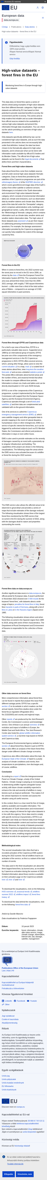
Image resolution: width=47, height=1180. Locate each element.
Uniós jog (6, 1076)
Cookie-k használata (10, 1019)
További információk (15, 1164)
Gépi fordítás (15, 59)
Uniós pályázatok (9, 1079)
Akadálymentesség (9, 1023)
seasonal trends (23, 892)
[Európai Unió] (18, 7)
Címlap (5, 27)
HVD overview (8, 892)
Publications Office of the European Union (20, 968)
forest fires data (22, 905)
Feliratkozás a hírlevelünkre (13, 988)
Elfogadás (8, 1174)
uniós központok (29, 1132)
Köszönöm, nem (25, 1174)
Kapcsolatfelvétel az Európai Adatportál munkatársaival (18, 984)
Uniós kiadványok (9, 1090)
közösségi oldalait (22, 1146)
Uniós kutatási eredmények (13, 1083)
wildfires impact (22, 894)
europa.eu (21, 1107)
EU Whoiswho (7, 1086)
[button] (42, 7)
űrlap (30, 1129)
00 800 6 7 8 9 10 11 (36, 1121)
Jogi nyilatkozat (8, 1016)
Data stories (30, 27)
